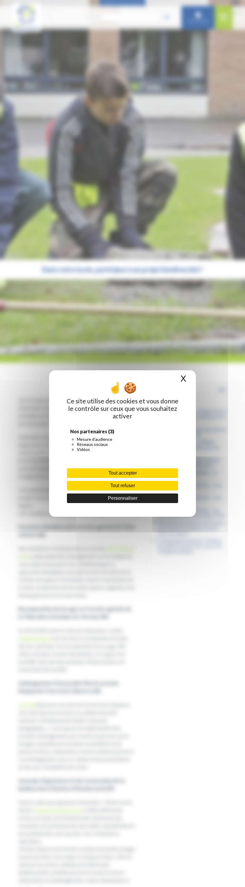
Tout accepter (122, 473)
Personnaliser (122, 498)
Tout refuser (122, 485)
